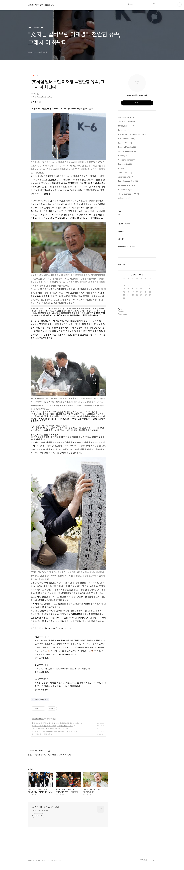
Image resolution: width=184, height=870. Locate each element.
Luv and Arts (125, 143)
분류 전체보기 (126, 117)
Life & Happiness (126, 139)
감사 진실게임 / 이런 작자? (41, 734)
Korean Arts (125, 164)
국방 (37, 75)
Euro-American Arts (128, 181)
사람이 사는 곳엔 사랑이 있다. (41, 5)
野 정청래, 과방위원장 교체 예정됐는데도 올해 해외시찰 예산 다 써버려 (55, 723)
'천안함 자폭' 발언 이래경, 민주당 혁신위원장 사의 (48, 729)
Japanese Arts (126, 177)
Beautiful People (127, 147)
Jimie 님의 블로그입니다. (41, 810)
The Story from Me (128, 122)
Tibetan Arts (125, 173)
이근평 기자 (36, 102)
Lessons (123, 130)
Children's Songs (126, 160)
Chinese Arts (125, 190)
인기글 (127, 224)
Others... (124, 198)
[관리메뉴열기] (179, 4)
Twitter (132, 247)
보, (119, 214)
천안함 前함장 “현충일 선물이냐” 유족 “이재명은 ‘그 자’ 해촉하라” (54, 731)
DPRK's (123, 168)
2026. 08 (137, 275)
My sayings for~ (126, 126)
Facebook (122, 247)
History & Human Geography (132, 134)
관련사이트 (143, 860)
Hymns (122, 156)
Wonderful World (127, 151)
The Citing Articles (38, 719)
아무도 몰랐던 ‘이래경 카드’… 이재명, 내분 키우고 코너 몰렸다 (52, 726)
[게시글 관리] (43, 708)
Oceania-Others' (126, 185)
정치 (33, 75)
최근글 (120, 224)
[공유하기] (40, 708)
